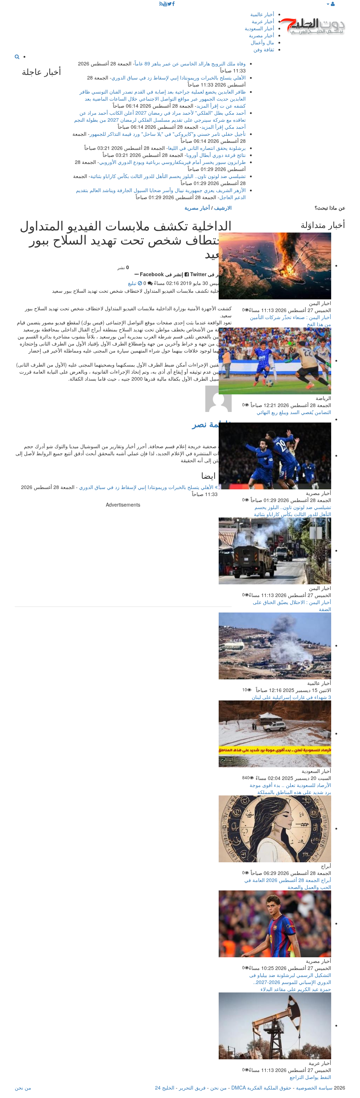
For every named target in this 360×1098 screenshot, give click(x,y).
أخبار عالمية (262, 14)
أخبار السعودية (259, 28)
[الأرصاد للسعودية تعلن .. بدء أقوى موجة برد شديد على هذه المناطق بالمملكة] (275, 733)
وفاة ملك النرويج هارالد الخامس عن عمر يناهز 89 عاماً (190, 63)
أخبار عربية (263, 21)
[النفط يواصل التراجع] (275, 1025)
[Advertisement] (123, 557)
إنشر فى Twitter (208, 274)
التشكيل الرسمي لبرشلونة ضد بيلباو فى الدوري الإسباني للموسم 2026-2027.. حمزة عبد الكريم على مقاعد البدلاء (290, 981)
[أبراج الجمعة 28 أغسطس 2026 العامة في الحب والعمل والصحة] (275, 828)
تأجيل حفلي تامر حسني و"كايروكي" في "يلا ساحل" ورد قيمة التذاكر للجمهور (168, 133)
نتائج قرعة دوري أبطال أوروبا (216, 154)
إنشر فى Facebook (161, 274)
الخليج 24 (164, 1087)
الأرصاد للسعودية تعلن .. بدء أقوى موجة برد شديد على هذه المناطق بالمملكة (290, 788)
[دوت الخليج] (311, 25)
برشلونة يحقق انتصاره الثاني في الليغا (207, 147)
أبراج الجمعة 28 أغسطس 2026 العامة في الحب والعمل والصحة (287, 883)
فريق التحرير (192, 1087)
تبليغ (133, 282)
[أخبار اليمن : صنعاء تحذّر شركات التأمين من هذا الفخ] (275, 265)
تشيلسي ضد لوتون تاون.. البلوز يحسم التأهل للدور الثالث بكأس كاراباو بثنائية (168, 175)
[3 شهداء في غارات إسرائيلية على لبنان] (275, 645)
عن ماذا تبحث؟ (330, 207)
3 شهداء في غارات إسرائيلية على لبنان (291, 696)
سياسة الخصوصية (314, 1087)
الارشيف (223, 207)
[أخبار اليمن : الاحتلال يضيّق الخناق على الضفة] (275, 550)
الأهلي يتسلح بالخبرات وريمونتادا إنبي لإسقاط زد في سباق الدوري (178, 77)
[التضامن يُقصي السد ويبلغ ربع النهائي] (275, 360)
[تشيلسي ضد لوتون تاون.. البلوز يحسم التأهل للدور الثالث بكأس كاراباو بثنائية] (275, 455)
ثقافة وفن (263, 49)
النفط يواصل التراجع (310, 1076)
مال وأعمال (262, 42)
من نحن (218, 1087)
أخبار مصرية (261, 35)
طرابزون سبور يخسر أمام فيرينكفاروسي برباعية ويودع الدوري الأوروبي (172, 161)
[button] (330, 3)
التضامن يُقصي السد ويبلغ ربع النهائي (294, 411)
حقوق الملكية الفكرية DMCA (261, 1087)
